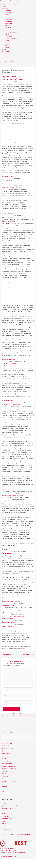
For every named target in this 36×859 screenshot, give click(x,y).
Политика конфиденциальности (9, 856)
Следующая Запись (29, 654)
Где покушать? (6, 745)
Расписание (8, 21)
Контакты (6, 51)
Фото (6, 45)
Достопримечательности (12, 42)
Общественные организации (10, 768)
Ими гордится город (12, 38)
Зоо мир (4, 794)
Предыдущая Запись (7, 654)
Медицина (5, 776)
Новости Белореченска (11, 32)
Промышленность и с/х (8, 781)
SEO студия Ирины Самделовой (21, 834)
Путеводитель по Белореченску (9, 1)
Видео (7, 47)
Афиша (5, 49)
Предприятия (9, 44)
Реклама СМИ (6, 789)
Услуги (4, 758)
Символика (8, 16)
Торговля (4, 756)
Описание (8, 10)
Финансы (4, 786)
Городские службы (7, 763)
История (7, 14)
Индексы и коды (9, 29)
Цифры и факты (9, 12)
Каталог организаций (11, 19)
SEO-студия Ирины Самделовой (17, 852)
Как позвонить (9, 27)
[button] (19, 9)
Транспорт (5, 783)
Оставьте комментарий (8, 82)
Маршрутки (8, 23)
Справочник (6, 18)
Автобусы (8, 25)
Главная (5, 6)
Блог (4, 31)
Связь (3, 791)
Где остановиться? (7, 743)
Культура (4, 771)
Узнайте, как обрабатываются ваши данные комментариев (17, 715)
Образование (5, 773)
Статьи (9, 40)
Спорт (3, 778)
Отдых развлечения (7, 748)
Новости (4, 813)
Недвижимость (6, 753)
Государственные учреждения (10, 766)
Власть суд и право (7, 761)
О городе (6, 8)
